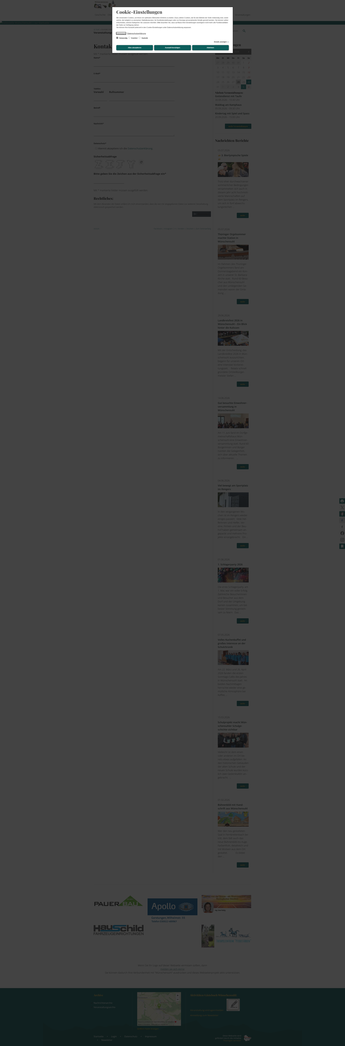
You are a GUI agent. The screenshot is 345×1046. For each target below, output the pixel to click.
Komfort (134, 38)
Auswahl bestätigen (172, 48)
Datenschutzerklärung (136, 33)
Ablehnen (210, 48)
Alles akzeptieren (134, 48)
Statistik (144, 38)
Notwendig (123, 38)
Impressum (121, 33)
